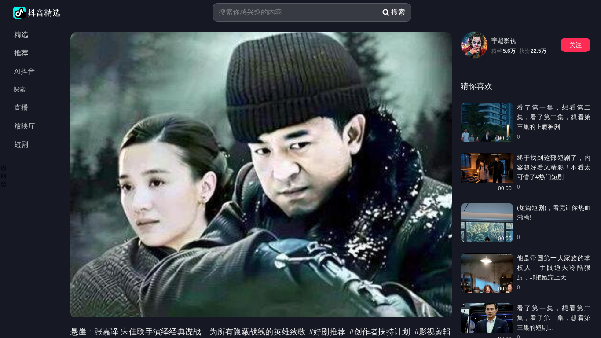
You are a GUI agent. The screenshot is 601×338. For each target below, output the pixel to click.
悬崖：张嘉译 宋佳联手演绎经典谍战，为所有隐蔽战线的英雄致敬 (189, 331)
